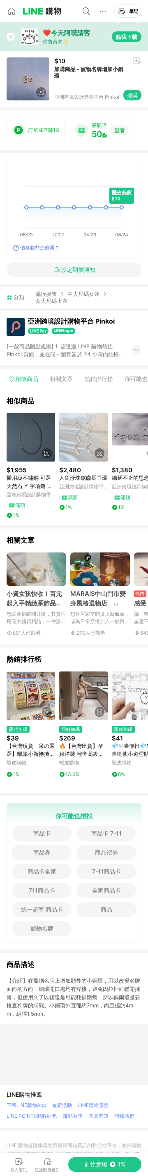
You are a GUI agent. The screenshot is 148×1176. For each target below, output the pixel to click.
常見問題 (99, 1116)
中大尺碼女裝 (83, 293)
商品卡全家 (42, 871)
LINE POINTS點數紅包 (32, 1116)
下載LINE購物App (26, 1105)
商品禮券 (106, 852)
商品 (106, 909)
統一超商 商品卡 (42, 909)
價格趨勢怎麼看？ (40, 248)
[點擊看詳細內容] (31, 437)
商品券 (42, 852)
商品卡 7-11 (106, 833)
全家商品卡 (106, 890)
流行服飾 (46, 293)
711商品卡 (42, 890)
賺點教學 (73, 1116)
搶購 (132, 95)
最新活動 (62, 1105)
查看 (119, 130)
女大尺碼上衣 (51, 301)
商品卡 (42, 833)
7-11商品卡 (106, 871)
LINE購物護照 (93, 1105)
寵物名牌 (41, 928)
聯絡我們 (124, 1116)
